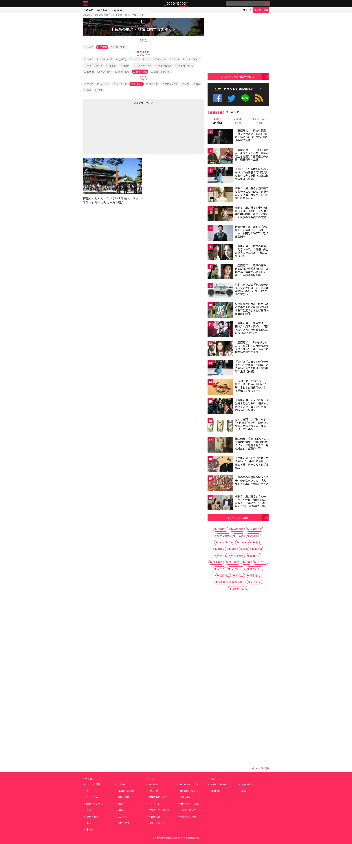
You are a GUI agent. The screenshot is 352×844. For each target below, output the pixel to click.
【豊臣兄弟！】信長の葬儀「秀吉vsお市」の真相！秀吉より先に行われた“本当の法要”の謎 (251, 251)
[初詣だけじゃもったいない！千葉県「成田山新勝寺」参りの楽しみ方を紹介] (112, 176)
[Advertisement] (113, 129)
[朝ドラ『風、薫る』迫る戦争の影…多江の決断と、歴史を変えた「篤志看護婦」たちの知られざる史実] (220, 195)
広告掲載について (158, 797)
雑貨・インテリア (162, 71)
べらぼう (238, 555)
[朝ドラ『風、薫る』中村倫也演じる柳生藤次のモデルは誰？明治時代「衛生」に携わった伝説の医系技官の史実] (220, 214)
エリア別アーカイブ (159, 810)
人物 (187, 83)
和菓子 (112, 65)
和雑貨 (126, 65)
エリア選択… (120, 47)
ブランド (153, 83)
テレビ (223, 555)
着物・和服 (123, 71)
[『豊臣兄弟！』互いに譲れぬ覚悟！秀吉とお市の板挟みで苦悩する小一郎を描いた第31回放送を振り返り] (220, 406)
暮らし (90, 823)
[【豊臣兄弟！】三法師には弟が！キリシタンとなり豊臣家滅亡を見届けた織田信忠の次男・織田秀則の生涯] (220, 156)
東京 (100, 90)
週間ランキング (187, 816)
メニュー (85, 3)
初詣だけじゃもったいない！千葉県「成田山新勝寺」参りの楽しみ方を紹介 (112, 200)
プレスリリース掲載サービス (237, 76)
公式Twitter (231, 98)
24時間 (217, 121)
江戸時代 (222, 529)
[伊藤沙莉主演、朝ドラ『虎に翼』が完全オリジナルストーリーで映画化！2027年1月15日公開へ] (220, 233)
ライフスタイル (94, 65)
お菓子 (221, 549)
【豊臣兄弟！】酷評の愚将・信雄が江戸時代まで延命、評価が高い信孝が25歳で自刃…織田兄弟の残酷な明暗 (252, 270)
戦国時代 (238, 529)
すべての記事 (93, 784)
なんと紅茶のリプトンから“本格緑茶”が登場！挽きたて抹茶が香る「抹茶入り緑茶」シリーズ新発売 (251, 424)
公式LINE (245, 98)
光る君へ (239, 582)
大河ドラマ (256, 529)
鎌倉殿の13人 (239, 588)
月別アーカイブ (187, 810)
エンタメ (122, 816)
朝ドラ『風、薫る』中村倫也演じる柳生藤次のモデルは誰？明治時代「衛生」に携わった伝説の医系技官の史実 (251, 212)
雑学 (258, 542)
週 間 (238, 121)
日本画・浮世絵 (186, 65)
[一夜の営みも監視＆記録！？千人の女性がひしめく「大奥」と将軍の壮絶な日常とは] (220, 483)
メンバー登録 (261, 10)
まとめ (121, 784)
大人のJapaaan (143, 65)
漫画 (245, 549)
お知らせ (153, 790)
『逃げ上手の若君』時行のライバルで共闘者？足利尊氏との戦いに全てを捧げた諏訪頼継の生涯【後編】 (251, 366)
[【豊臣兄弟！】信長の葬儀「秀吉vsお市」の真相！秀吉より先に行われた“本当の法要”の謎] (220, 252)
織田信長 (255, 555)
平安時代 (224, 535)
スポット (143, 14)
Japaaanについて (188, 790)
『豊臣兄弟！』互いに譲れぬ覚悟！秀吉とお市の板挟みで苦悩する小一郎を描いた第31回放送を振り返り (252, 405)
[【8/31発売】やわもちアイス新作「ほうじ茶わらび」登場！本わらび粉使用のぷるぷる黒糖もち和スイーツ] (220, 387)
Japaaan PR (106, 59)
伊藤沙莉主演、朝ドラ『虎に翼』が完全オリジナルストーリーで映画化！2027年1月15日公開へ (251, 231)
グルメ (176, 59)
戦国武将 (255, 535)
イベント (104, 83)
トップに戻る (261, 768)
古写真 (90, 829)
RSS (259, 98)
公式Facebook (217, 98)
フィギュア (237, 568)
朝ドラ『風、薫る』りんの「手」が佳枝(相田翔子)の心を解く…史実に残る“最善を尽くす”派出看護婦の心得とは (251, 502)
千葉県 (118, 14)
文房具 (221, 568)
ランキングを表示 (237, 517)
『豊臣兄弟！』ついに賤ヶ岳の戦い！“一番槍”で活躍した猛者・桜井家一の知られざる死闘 (251, 463)
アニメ (239, 535)
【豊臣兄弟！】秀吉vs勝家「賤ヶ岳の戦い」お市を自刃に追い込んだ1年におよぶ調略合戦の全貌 (251, 135)
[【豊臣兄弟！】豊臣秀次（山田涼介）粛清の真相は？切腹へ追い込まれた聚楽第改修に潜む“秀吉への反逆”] (220, 329)
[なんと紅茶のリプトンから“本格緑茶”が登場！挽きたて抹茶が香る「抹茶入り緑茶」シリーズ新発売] (220, 426)
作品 (198, 83)
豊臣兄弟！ (256, 568)
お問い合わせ (186, 797)
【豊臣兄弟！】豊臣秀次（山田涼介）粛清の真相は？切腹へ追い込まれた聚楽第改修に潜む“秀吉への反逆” (251, 328)
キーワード (121, 83)
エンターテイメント (156, 59)
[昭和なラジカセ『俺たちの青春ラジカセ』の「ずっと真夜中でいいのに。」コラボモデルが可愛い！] (220, 291)
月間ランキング (156, 823)
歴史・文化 (105, 71)
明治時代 (217, 562)
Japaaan (176, 4)
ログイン (247, 10)
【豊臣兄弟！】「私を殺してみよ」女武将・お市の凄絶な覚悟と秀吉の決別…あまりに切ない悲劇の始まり (252, 347)
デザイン (262, 562)
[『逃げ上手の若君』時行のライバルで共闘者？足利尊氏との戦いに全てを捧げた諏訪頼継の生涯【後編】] (220, 368)
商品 (89, 90)
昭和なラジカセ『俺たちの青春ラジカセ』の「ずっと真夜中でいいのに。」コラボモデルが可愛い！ (251, 289)
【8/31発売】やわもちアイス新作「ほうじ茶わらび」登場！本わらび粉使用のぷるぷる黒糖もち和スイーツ (252, 386)
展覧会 (239, 575)
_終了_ (122, 59)
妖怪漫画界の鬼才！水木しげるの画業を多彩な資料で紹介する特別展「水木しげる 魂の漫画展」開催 (252, 309)
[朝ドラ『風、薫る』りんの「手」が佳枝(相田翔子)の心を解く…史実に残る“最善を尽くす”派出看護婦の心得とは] (220, 503)
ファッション (192, 59)
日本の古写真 (164, 65)
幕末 (234, 549)
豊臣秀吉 (224, 575)
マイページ (154, 803)
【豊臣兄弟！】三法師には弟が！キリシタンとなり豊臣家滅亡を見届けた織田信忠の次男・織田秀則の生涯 (251, 154)
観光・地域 (130, 14)
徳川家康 (234, 562)
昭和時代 (223, 582)
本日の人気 (154, 816)
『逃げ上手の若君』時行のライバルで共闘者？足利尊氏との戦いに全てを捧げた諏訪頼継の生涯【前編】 (251, 174)
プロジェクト (171, 83)
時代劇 (258, 549)
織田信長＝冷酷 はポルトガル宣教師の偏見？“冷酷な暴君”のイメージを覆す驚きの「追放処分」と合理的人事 (252, 443)
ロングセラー (226, 542)
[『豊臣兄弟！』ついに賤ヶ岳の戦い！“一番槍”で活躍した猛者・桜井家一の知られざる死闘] (220, 464)
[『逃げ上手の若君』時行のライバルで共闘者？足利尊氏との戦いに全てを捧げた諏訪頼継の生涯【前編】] (220, 175)
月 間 (259, 121)
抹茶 (247, 562)
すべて (90, 47)
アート (136, 59)
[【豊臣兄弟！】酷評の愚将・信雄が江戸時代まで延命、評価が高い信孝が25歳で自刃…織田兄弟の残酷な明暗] (220, 272)
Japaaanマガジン (103, 14)
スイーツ (244, 542)
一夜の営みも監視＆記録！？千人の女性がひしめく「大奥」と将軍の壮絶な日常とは (251, 480)
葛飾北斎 (256, 582)
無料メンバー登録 (189, 803)
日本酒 (90, 71)
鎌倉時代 (255, 575)
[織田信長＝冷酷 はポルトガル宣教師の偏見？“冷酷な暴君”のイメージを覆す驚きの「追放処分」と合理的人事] (220, 445)
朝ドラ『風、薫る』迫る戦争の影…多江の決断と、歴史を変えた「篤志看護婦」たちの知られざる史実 (251, 193)
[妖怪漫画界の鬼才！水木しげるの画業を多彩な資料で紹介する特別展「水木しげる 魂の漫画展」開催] (220, 310)
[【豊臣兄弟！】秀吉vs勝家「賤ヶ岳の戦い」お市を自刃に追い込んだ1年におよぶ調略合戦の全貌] (220, 137)
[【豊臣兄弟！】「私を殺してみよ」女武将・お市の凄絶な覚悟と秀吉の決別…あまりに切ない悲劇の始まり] (220, 349)
